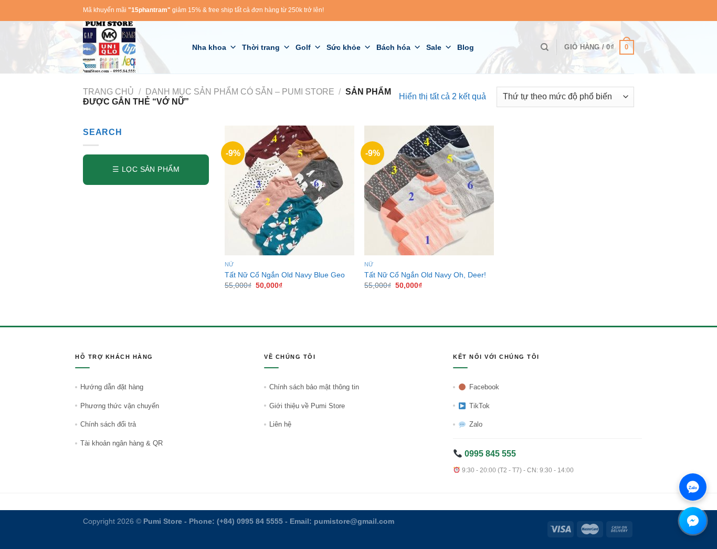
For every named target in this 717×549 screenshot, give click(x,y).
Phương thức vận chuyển (119, 406)
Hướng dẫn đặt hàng (111, 387)
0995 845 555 (489, 453)
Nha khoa (209, 47)
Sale (433, 47)
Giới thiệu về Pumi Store (307, 406)
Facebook (484, 387)
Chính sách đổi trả (108, 424)
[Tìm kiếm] (545, 47)
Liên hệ (280, 424)
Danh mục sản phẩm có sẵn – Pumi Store (239, 91)
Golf (303, 47)
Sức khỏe (343, 47)
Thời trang (261, 47)
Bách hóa (393, 47)
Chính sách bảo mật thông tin (314, 387)
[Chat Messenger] (693, 520)
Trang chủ (108, 91)
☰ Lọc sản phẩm (146, 169)
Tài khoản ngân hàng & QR (121, 443)
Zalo (475, 424)
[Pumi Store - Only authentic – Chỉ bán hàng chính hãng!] (129, 47)
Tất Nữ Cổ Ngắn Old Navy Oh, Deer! (425, 275)
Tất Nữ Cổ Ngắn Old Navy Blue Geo (285, 275)
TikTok (479, 406)
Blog (465, 47)
